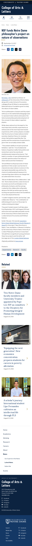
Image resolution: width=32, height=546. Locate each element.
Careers (6, 446)
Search (20, 18)
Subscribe (8, 466)
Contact (12, 18)
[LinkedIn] (12, 49)
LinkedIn (5, 507)
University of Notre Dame (16, 2)
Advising (6, 438)
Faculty (23, 250)
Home (3, 18)
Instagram (6, 502)
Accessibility (9, 540)
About (5, 450)
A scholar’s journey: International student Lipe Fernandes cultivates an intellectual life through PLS (14, 408)
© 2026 (4, 510)
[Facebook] (8, 49)
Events (5, 471)
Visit (7, 538)
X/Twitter (6, 500)
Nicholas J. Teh (6, 98)
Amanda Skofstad (9, 45)
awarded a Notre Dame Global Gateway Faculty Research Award (16, 223)
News (7, 25)
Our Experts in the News (12, 458)
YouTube (5, 504)
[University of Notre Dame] (16, 521)
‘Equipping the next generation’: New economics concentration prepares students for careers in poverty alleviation (14, 356)
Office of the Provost (9, 478)
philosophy (5, 100)
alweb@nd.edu (6, 495)
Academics (7, 434)
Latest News (14, 25)
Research (16, 250)
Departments (7, 250)
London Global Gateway (21, 238)
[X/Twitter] (16, 49)
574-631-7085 (9, 493)
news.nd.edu (19, 241)
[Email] (20, 49)
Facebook (6, 498)
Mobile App (9, 530)
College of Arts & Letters (13, 9)
